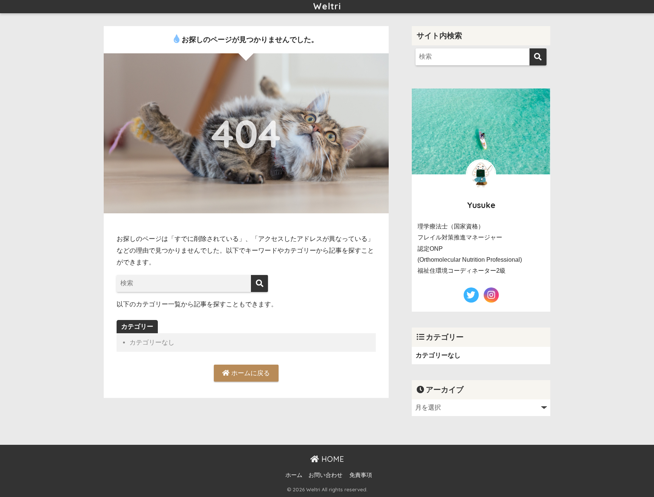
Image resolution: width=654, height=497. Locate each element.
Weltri (327, 6)
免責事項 (360, 475)
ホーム (293, 475)
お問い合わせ (325, 475)
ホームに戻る (249, 373)
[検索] (259, 283)
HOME (331, 459)
